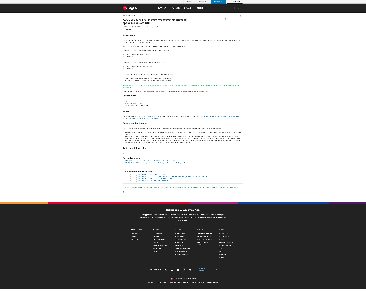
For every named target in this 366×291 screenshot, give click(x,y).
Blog (220, 248)
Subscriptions (179, 236)
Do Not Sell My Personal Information (192, 282)
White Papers (157, 233)
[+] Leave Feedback (181, 254)
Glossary (156, 236)
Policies (159, 282)
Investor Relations (225, 245)
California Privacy (174, 282)
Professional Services (182, 248)
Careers (221, 239)
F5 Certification (158, 248)
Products (134, 236)
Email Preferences (181, 251)
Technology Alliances (204, 236)
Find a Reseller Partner (205, 233)
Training (156, 251)
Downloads (179, 245)
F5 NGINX (222, 258)
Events (221, 251)
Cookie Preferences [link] (212, 282)
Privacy (165, 282)
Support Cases (180, 242)
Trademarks (151, 282)
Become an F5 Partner (204, 239)
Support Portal (180, 233)
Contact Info (223, 233)
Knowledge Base (180, 239)
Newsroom (222, 254)
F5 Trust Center (224, 236)
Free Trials (134, 233)
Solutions (134, 239)
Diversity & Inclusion (226, 242)
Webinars (156, 242)
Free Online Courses (160, 245)
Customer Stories (159, 239)
